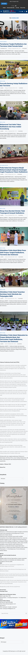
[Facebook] (19, 11)
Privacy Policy (22, 7)
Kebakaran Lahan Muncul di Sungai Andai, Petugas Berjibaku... (12, 3)
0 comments (24, 48)
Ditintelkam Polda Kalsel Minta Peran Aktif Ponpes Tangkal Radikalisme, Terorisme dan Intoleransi (13, 252)
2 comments (19, 174)
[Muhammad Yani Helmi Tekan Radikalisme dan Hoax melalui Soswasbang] (14, 110)
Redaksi (4, 7)
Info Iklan (17, 7)
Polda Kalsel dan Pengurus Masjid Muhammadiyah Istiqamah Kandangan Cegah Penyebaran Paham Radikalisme (13, 170)
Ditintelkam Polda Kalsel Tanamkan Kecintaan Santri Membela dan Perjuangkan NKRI (12, 294)
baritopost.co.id (4, 48)
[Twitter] (13, 5)
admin (2, 131)
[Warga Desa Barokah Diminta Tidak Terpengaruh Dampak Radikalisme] (14, 197)
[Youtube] (15, 5)
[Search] (24, 11)
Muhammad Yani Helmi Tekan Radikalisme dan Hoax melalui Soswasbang (10, 127)
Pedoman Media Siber (10, 7)
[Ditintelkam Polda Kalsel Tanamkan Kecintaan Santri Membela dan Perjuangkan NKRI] (14, 278)
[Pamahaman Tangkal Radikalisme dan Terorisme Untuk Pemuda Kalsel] (14, 30)
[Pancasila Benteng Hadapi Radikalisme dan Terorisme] (14, 69)
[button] (8, 4)
